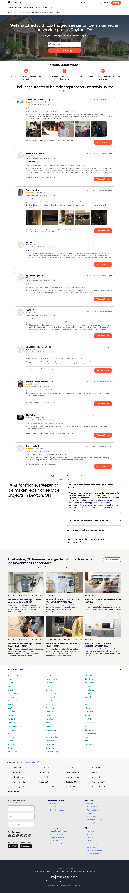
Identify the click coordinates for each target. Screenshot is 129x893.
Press (89, 841)
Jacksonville (13, 730)
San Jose (11, 712)
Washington (12, 723)
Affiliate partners (93, 854)
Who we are (91, 834)
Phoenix (11, 679)
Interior (10, 7)
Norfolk (88, 726)
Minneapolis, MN (45, 777)
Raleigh (49, 734)
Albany (49, 715)
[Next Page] (81, 476)
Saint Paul (50, 701)
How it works (91, 831)
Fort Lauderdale (14, 726)
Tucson (10, 683)
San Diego (12, 704)
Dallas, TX (96, 767)
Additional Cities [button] (13, 791)
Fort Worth (89, 712)
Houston (88, 715)
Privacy (53, 876)
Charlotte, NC (44, 767)
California (59, 876)
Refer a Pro (91, 813)
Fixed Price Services (57, 810)
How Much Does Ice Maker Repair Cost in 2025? (62, 644)
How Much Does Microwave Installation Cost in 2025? (98, 644)
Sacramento (13, 701)
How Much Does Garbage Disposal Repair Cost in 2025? (24, 644)
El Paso (87, 708)
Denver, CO (17, 772)
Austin (87, 701)
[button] (33, 129)
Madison (88, 741)
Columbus (50, 748)
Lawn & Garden (28, 7)
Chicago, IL (70, 767)
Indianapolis (12, 752)
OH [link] (15, 13)
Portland (88, 675)
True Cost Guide (92, 807)
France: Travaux (39, 871)
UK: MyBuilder (91, 871)
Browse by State (31, 762)
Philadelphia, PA (19, 782)
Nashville (88, 697)
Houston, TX (44, 772)
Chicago (11, 748)
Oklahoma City (52, 752)
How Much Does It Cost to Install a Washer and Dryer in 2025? (62, 600)
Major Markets (15, 669)
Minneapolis (51, 697)
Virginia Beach (90, 734)
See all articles (112, 560)
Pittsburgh (89, 686)
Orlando (11, 737)
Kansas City (51, 704)
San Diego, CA (18, 787)
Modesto (11, 697)
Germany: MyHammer (52, 871)
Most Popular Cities (14, 762)
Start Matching (64, 50)
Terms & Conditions (77, 881)
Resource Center (93, 810)
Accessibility (75, 877)
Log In (105, 3)
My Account (91, 803)
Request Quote (103, 142)
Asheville (49, 723)
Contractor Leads (56, 841)
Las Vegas (50, 712)
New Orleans (51, 679)
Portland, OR (44, 782)
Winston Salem (52, 737)
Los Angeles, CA (72, 772)
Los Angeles (13, 694)
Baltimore (50, 683)
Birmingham (13, 675)
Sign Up (116, 3)
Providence (89, 690)
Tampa (10, 741)
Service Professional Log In (59, 831)
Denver (11, 715)
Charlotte (50, 726)
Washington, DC (98, 787)
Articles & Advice (47, 7)
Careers (90, 837)
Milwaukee (89, 744)
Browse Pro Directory (57, 807)
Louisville (50, 675)
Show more (108, 172)
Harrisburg (89, 679)
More (38, 7)
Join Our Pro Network (57, 834)
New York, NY (97, 777)
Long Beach (12, 690)
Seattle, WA (70, 787)
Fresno (10, 686)
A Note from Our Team (95, 820)
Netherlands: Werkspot (78, 871)
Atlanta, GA (17, 767)
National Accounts (56, 844)
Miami (10, 734)
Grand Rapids (51, 694)
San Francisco (13, 708)
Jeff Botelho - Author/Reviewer (20, 596)
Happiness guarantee (94, 850)
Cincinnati (50, 741)
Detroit (49, 690)
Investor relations (93, 844)
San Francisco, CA (46, 787)
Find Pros (53, 803)
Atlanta (11, 744)
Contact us (91, 847)
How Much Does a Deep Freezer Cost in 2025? (103, 600)
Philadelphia (90, 683)
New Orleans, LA (72, 777)
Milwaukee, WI (18, 777)
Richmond (89, 730)
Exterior (18, 7)
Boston (49, 686)
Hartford (11, 719)
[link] (64, 102)
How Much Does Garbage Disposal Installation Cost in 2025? (24, 600)
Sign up (21, 824)
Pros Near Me (91, 816)
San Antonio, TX (98, 782)
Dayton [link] (21, 13)
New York (50, 719)
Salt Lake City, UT (73, 782)
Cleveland (50, 744)
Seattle (88, 737)
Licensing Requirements (95, 823)
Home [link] (10, 13)
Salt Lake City (90, 723)
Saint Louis (50, 708)
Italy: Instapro (65, 871)
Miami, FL (96, 772)
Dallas (87, 704)
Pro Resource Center (57, 837)
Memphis (88, 694)
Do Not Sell (66, 876)
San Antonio (90, 719)
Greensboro (51, 730)
